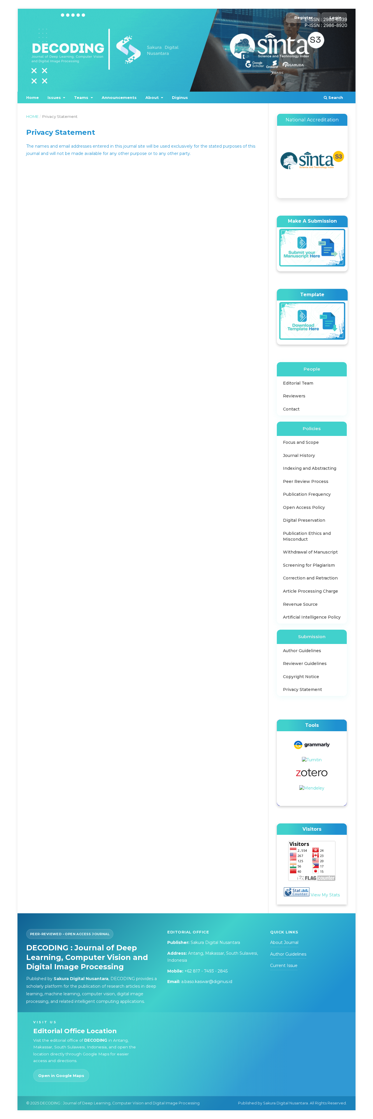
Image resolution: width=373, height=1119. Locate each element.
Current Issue (284, 965)
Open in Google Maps (61, 1075)
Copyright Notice (301, 676)
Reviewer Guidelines (305, 663)
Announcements (119, 97)
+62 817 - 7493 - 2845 (206, 971)
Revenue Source (300, 604)
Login (336, 17)
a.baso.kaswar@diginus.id (206, 981)
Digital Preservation (304, 520)
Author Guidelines (302, 650)
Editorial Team (298, 383)
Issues (54, 97)
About (152, 97)
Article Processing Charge (310, 591)
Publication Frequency (307, 494)
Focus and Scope (301, 442)
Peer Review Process (305, 481)
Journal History (299, 455)
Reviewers (294, 396)
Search (335, 97)
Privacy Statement (302, 689)
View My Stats (325, 895)
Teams (81, 97)
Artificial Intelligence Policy (312, 617)
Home (32, 97)
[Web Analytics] (296, 895)
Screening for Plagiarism (309, 565)
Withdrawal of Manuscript (310, 552)
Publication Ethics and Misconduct (307, 536)
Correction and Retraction (310, 578)
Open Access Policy (304, 507)
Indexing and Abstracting (309, 468)
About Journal (284, 942)
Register (303, 17)
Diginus (180, 97)
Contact (291, 409)
